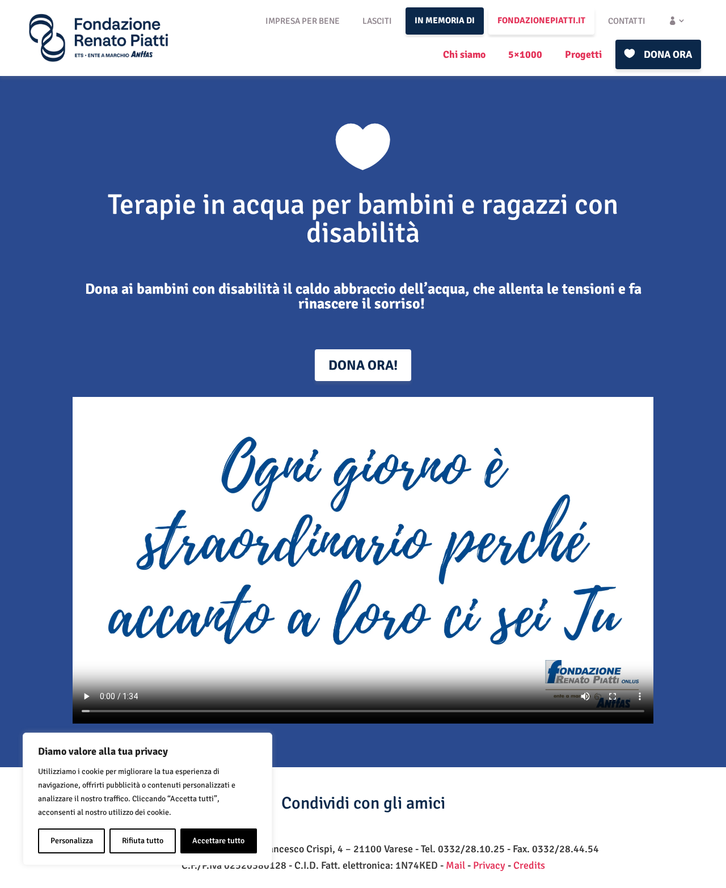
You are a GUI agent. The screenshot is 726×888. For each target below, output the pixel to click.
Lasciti (377, 21)
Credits (529, 865)
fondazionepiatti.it (541, 20)
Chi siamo (464, 54)
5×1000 (525, 54)
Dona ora (668, 54)
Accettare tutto (218, 840)
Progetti (583, 54)
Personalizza (71, 840)
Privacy (489, 865)
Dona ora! (363, 365)
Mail (455, 865)
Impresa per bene (302, 21)
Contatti (626, 21)
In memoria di (445, 20)
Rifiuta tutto (142, 840)
